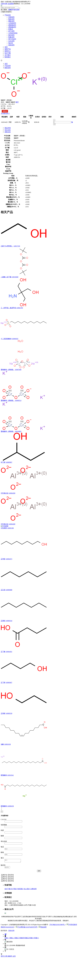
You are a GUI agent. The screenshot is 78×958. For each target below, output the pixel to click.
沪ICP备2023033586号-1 (57, 924)
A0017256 (17, 246)
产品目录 (8, 15)
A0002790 (19, 308)
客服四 (21, 938)
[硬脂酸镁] (24, 804)
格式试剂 (11, 35)
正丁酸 (3, 651)
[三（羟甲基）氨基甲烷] (24, 306)
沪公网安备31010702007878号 (27, 927)
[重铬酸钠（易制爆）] (24, 368)
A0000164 (9, 621)
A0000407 (9, 682)
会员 (14, 956)
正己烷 (3, 590)
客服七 (36, 938)
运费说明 (33, 889)
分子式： (4, 106)
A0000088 (9, 590)
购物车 (10, 956)
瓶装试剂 (11, 19)
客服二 (12, 938)
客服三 (16, 938)
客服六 (31, 938)
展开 (17, 102)
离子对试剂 (12, 39)
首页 (6, 47)
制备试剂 (11, 37)
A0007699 (18, 369)
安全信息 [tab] (8, 130)
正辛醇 (3, 559)
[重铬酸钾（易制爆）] (24, 398)
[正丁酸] (24, 650)
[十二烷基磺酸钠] (24, 337)
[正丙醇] (24, 711)
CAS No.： (4, 104)
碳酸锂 (10, 9)
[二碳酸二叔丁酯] (24, 275)
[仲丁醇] (24, 460)
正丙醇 (3, 713)
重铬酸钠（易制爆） (7, 369)
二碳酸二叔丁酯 (6, 277)
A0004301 (9, 651)
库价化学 (11, 930)
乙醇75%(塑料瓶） (7, 246)
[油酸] (24, 742)
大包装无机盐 (13, 33)
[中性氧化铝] (24, 491)
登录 (5, 3)
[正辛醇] (24, 557)
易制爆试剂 (12, 27)
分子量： (4, 108)
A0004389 (12, 524)
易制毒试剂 (12, 25)
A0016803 (18, 431)
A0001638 (7, 744)
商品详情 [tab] (8, 128)
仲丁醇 (3, 462)
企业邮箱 (11, 3)
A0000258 (10, 806)
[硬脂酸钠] (24, 773)
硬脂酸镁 (4, 806)
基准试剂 (11, 45)
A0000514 (18, 400)
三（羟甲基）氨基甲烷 (8, 308)
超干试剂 (11, 31)
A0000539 (9, 713)
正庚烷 (3, 621)
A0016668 (15, 277)
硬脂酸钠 (4, 775)
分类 (6, 956)
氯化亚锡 (16, 9)
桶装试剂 (11, 21)
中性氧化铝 (4, 493)
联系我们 (8, 57)
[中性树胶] (4, 526)
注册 (2, 3)
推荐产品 (8, 49)
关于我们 (8, 55)
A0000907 (9, 462)
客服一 (7, 938)
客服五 (26, 938)
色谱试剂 (11, 17)
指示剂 (10, 43)
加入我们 (27, 889)
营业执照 (43, 927)
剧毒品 (10, 29)
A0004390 (12, 493)
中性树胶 (4, 528)
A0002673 (9, 559)
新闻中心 (8, 51)
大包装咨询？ (5, 113)
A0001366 (10, 528)
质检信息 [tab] (8, 132)
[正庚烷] (24, 619)
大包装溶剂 (12, 23)
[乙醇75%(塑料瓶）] (24, 244)
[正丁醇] (24, 681)
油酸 (2, 744)
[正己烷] (24, 588)
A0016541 (10, 775)
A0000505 (15, 339)
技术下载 (8, 53)
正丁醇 (3, 682)
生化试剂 (11, 41)
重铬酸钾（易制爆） (7, 400)
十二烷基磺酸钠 (6, 339)
